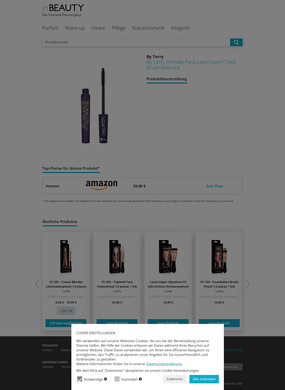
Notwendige (93, 379)
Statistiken (129, 379)
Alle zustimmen (204, 379)
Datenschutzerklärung (164, 364)
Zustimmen (174, 379)
